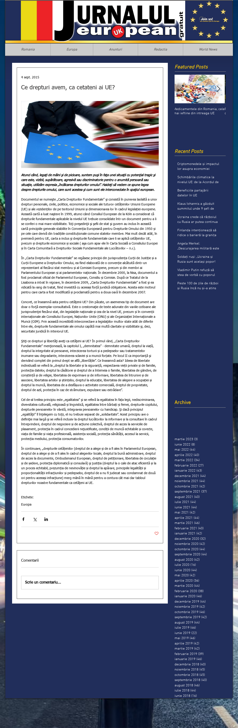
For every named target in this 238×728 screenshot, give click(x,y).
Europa (26, 504)
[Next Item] (218, 89)
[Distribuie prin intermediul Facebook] (23, 519)
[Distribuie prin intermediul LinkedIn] (46, 519)
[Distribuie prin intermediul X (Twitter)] (35, 519)
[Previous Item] (182, 89)
